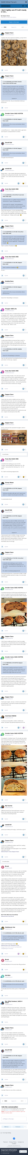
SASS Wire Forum (9, 2)
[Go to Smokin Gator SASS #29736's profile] (2, 114)
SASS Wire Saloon (11, 17)
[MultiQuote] (2, 70)
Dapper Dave (6, 15)
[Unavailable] (14, 605)
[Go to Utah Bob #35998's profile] (2, 716)
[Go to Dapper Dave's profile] (2, 33)
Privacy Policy (13, 1142)
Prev (5, 27)
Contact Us (21, 1142)
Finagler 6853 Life (11, 309)
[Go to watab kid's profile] (2, 169)
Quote (6, 70)
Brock (19, 933)
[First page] (2, 27)
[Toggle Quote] (3, 81)
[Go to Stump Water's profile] (2, 483)
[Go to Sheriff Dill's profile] (2, 143)
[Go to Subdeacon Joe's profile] (2, 928)
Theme (5, 1142)
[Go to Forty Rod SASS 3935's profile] (2, 190)
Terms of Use (6, 1153)
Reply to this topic (14, 22)
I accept (23, 1151)
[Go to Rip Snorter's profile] (2, 806)
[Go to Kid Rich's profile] (2, 976)
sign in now (8, 1110)
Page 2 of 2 (14, 27)
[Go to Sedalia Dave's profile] (2, 282)
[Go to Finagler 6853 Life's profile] (2, 309)
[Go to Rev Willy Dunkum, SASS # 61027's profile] (2, 1002)
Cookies (14, 1143)
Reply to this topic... (9, 1119)
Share (7, 1126)
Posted (9, 34)
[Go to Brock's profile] (2, 867)
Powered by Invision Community (14, 1146)
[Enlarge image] (14, 52)
